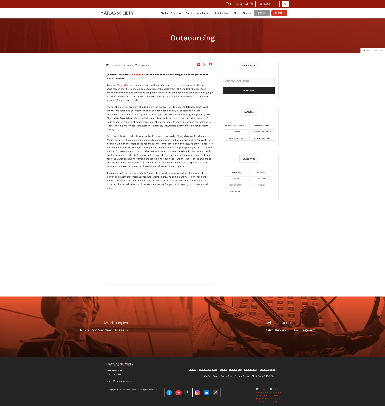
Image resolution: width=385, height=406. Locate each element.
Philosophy (261, 172)
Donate (278, 13)
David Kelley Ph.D (236, 138)
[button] (267, 4)
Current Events (235, 185)
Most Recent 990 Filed (263, 376)
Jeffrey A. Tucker (261, 125)
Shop (236, 13)
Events (189, 13)
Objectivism (123, 85)
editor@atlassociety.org (119, 381)
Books (207, 376)
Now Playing (203, 13)
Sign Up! (262, 13)
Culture (261, 178)
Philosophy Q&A (267, 369)
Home (366, 50)
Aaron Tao (235, 132)
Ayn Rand (261, 185)
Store (215, 376)
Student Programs (171, 13)
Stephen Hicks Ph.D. (262, 138)
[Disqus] (159, 243)
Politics (236, 178)
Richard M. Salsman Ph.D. (235, 125)
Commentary (236, 172)
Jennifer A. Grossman (262, 132)
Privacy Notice (242, 376)
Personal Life (236, 191)
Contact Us (226, 376)
